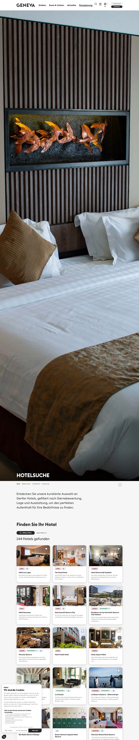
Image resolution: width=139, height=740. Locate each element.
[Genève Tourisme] (26, 5)
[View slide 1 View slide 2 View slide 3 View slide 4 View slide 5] (33, 555)
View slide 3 (33, 563)
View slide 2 (30, 563)
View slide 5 (38, 563)
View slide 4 (35, 563)
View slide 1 (28, 563)
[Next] (47, 556)
